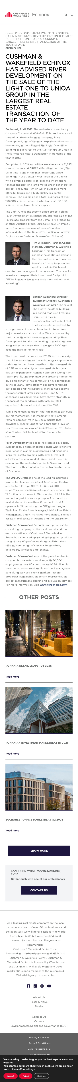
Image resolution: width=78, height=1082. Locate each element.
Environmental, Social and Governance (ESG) (39, 1025)
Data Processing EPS (39, 1049)
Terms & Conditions (39, 1043)
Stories (39, 1006)
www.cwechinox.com (53, 584)
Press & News (39, 1001)
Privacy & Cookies (39, 1037)
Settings (41, 1076)
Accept (10, 1076)
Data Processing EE (39, 1054)
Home (9, 33)
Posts (18, 33)
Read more (12, 676)
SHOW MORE (39, 850)
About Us (39, 997)
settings (30, 1069)
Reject (26, 1076)
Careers (39, 1021)
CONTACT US (39, 890)
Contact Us (39, 1016)
